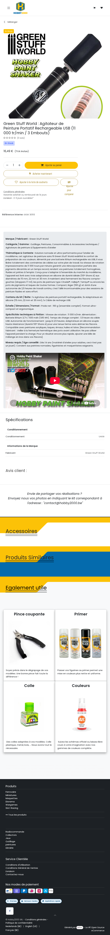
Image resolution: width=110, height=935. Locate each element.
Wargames (11, 804)
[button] (55, 915)
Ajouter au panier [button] (53, 165)
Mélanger (12, 21)
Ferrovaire (11, 791)
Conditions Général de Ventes (22, 867)
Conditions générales (35, 919)
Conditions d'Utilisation (18, 864)
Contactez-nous (15, 874)
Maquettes (11, 798)
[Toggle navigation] (9, 8)
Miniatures (11, 795)
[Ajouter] (20, 165)
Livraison (7, 198)
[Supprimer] (7, 165)
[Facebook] (9, 911)
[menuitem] (13, 926)
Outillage (10, 841)
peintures (11, 844)
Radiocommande (15, 831)
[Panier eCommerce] (94, 8)
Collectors (11, 834)
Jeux (8, 838)
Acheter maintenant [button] (42, 173)
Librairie (9, 847)
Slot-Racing (12, 807)
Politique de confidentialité (19, 922)
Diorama (10, 801)
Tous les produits (17, 814)
